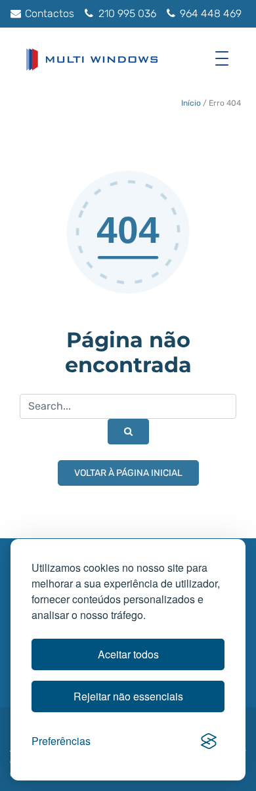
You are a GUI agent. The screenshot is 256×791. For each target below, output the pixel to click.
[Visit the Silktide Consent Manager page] (208, 741)
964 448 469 (209, 13)
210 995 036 (126, 13)
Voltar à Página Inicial (128, 473)
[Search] (128, 431)
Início (191, 103)
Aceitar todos (128, 654)
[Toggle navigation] (225, 58)
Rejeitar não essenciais (128, 696)
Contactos (48, 13)
